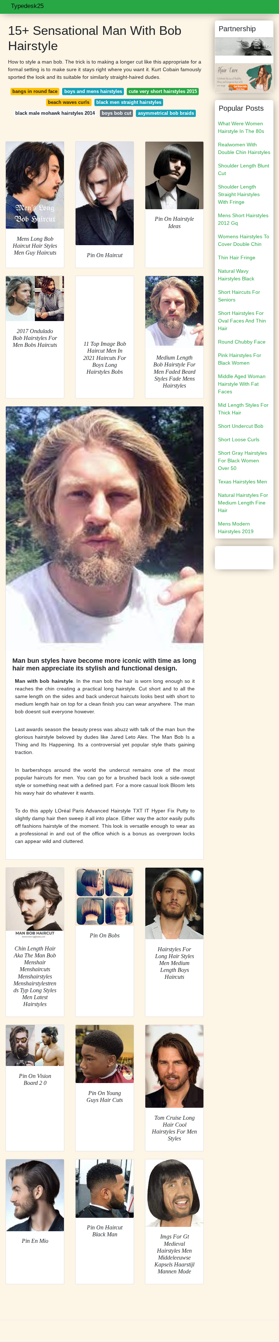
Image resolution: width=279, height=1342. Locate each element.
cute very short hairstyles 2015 (163, 91)
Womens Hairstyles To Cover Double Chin (243, 240)
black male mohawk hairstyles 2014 (55, 113)
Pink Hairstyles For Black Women (239, 359)
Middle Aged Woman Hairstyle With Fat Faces (242, 383)
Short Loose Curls (238, 439)
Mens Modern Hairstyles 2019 (236, 527)
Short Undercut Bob (240, 426)
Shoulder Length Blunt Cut (243, 169)
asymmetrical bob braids (166, 113)
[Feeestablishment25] (244, 46)
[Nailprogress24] (244, 77)
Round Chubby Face (242, 342)
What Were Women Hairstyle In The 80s (241, 127)
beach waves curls (68, 102)
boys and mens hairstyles (93, 91)
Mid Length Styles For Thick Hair (243, 408)
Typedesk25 (27, 6)
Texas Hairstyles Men (242, 482)
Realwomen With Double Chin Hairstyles (244, 148)
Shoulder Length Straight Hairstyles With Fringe (239, 194)
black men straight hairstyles (128, 102)
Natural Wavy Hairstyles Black (236, 274)
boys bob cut (116, 113)
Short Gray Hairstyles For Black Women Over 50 (242, 460)
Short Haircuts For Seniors (239, 296)
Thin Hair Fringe (236, 257)
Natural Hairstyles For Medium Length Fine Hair (243, 502)
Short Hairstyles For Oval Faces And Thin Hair (242, 320)
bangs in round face (34, 91)
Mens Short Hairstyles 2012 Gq (243, 219)
